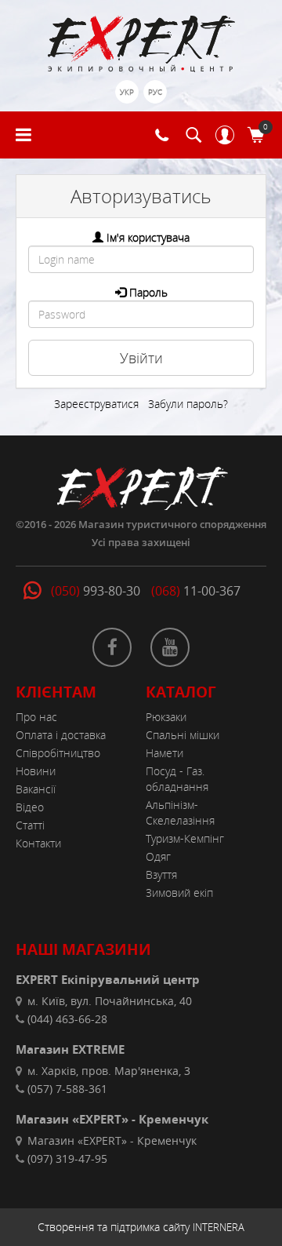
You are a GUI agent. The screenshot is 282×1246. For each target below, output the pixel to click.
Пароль (148, 292)
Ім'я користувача (148, 237)
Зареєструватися (96, 403)
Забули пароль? (188, 403)
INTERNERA (218, 1227)
